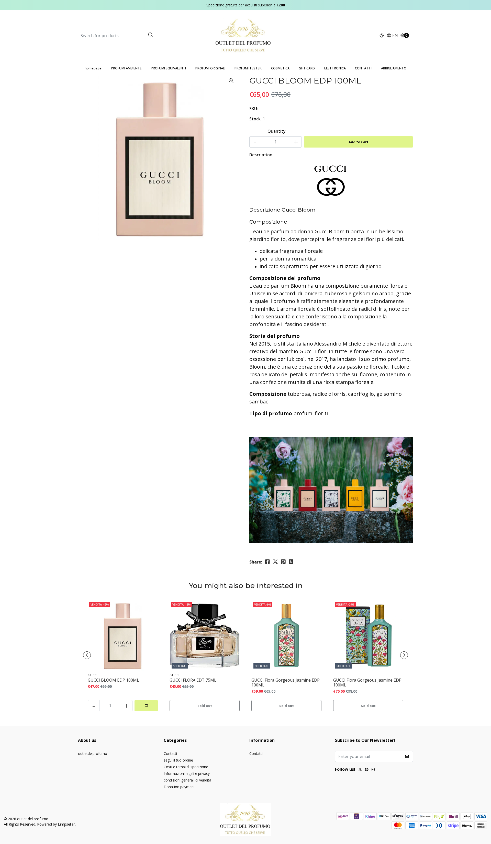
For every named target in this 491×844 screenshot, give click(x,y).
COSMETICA (280, 68)
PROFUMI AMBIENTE (126, 68)
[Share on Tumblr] (291, 561)
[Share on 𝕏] (275, 561)
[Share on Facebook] (267, 561)
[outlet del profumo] (245, 35)
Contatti (170, 753)
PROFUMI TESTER (248, 68)
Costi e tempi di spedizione (186, 766)
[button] (392, 35)
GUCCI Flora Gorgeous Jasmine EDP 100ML (285, 682)
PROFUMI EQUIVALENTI (168, 68)
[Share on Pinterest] (283, 561)
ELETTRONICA (335, 68)
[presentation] (87, 655)
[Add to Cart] (146, 705)
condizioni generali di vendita (187, 780)
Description (260, 155)
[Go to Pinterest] (367, 770)
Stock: (255, 119)
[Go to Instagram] (373, 770)
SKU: (253, 108)
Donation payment (179, 786)
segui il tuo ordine (178, 760)
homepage (93, 68)
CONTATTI (363, 68)
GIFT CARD (307, 68)
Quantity (276, 131)
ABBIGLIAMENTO (393, 68)
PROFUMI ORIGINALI (210, 68)
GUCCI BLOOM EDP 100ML (113, 680)
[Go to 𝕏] (360, 770)
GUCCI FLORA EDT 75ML (193, 680)
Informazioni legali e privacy (187, 773)
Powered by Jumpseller (56, 824)
